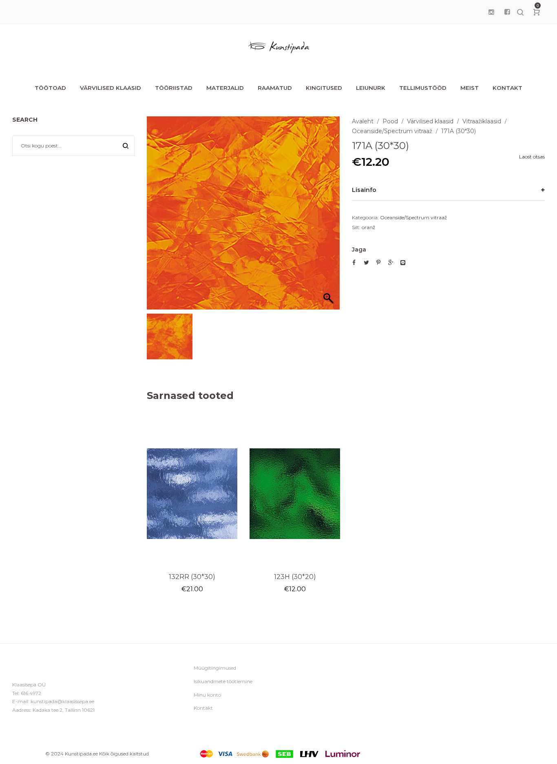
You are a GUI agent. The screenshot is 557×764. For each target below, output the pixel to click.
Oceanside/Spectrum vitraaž (392, 131)
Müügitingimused (215, 668)
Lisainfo (364, 190)
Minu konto (207, 695)
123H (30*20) (295, 577)
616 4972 (31, 693)
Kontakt (203, 708)
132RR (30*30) (192, 577)
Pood (390, 121)
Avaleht (363, 121)
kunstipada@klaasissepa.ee (62, 701)
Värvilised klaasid (430, 121)
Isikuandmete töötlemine (223, 681)
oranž (368, 227)
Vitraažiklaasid (481, 121)
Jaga (359, 249)
